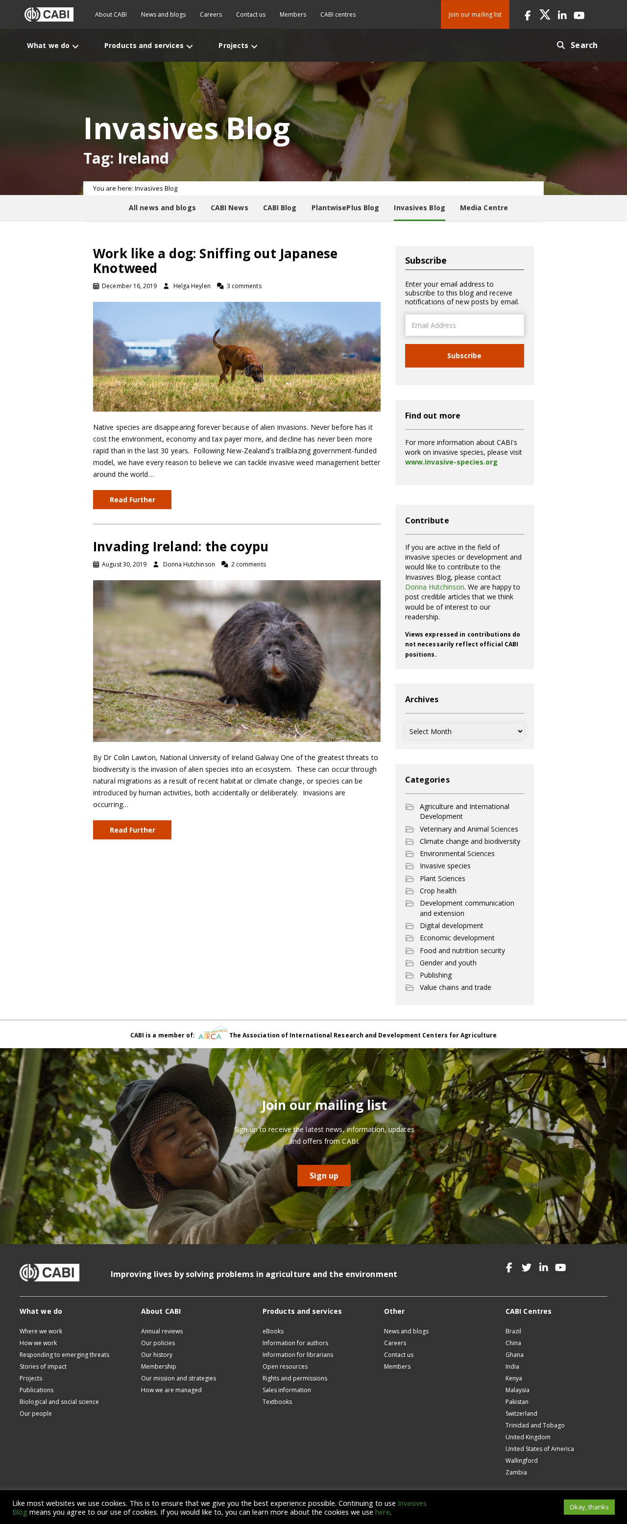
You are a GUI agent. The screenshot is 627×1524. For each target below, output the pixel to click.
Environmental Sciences (457, 853)
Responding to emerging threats (64, 1355)
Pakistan (517, 1402)
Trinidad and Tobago (535, 1425)
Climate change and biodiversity (470, 841)
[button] (527, 14)
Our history (156, 1355)
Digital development (451, 925)
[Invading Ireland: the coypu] (237, 660)
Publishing (436, 975)
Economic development (457, 937)
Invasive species (445, 865)
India (512, 1366)
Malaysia (518, 1390)
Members (293, 14)
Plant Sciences (442, 878)
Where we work (41, 1331)
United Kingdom (528, 1437)
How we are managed (171, 1390)
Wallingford (522, 1460)
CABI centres (338, 14)
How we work (38, 1343)
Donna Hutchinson (434, 586)
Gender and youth (448, 962)
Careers (211, 14)
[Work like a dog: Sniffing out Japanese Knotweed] (237, 356)
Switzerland (521, 1413)
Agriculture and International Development (464, 811)
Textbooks (277, 1402)
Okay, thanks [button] (589, 1506)
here (382, 1512)
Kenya (514, 1378)
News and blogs (163, 14)
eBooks (273, 1331)
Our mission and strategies (178, 1378)
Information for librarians (298, 1355)
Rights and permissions (295, 1378)
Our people (36, 1413)
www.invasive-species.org (451, 462)
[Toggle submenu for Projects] (254, 46)
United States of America (540, 1449)
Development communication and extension (467, 907)
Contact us (250, 14)
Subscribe (464, 355)
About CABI (111, 14)
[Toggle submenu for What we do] (75, 46)
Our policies (158, 1343)
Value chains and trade (455, 987)
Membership (158, 1366)
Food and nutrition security (462, 950)
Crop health (438, 890)
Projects (31, 1378)
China (513, 1343)
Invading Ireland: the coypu (180, 546)
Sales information (287, 1390)
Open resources (285, 1366)
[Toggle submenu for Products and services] (189, 46)
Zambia (516, 1472)
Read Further (132, 499)
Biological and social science (59, 1402)
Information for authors (295, 1343)
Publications (36, 1390)
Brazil (513, 1331)
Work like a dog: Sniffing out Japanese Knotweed (215, 261)
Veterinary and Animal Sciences (469, 829)
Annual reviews (162, 1331)
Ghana (515, 1355)
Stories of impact (43, 1366)
